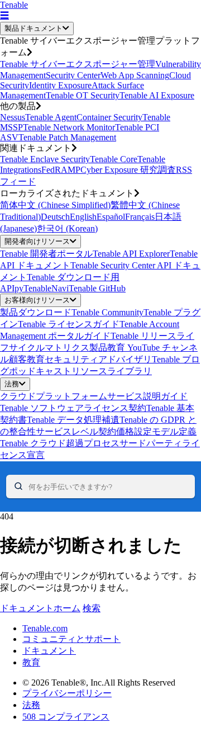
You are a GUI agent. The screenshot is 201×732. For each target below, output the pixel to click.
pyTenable (33, 288)
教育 (31, 662)
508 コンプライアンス (65, 716)
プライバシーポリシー (67, 693)
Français (140, 216)
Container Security (109, 117)
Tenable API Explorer (131, 253)
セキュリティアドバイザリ (98, 359)
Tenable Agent (50, 117)
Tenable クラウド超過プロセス (59, 443)
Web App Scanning (134, 75)
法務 (11, 384)
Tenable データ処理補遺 (73, 419)
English (83, 216)
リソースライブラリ (111, 371)
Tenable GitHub (97, 288)
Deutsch (55, 216)
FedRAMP (60, 169)
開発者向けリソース (37, 241)
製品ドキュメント (33, 28)
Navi (60, 288)
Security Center (73, 75)
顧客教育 (27, 359)
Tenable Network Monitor (69, 127)
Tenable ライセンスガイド (68, 324)
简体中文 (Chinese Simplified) (55, 205)
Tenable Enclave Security (45, 159)
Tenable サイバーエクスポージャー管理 (77, 64)
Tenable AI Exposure (156, 95)
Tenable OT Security (82, 95)
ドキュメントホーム (40, 608)
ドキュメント (49, 650)
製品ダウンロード (35, 312)
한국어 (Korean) (67, 228)
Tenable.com (45, 628)
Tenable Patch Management (67, 137)
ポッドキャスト (40, 371)
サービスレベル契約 (76, 431)
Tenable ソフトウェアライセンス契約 (73, 408)
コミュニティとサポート (71, 639)
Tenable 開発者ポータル (46, 253)
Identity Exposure (60, 85)
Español (111, 216)
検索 (91, 608)
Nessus (12, 117)
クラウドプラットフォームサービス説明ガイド (94, 396)
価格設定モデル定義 (156, 431)
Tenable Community (107, 312)
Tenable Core (113, 159)
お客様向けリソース (37, 300)
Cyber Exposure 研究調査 (128, 169)
